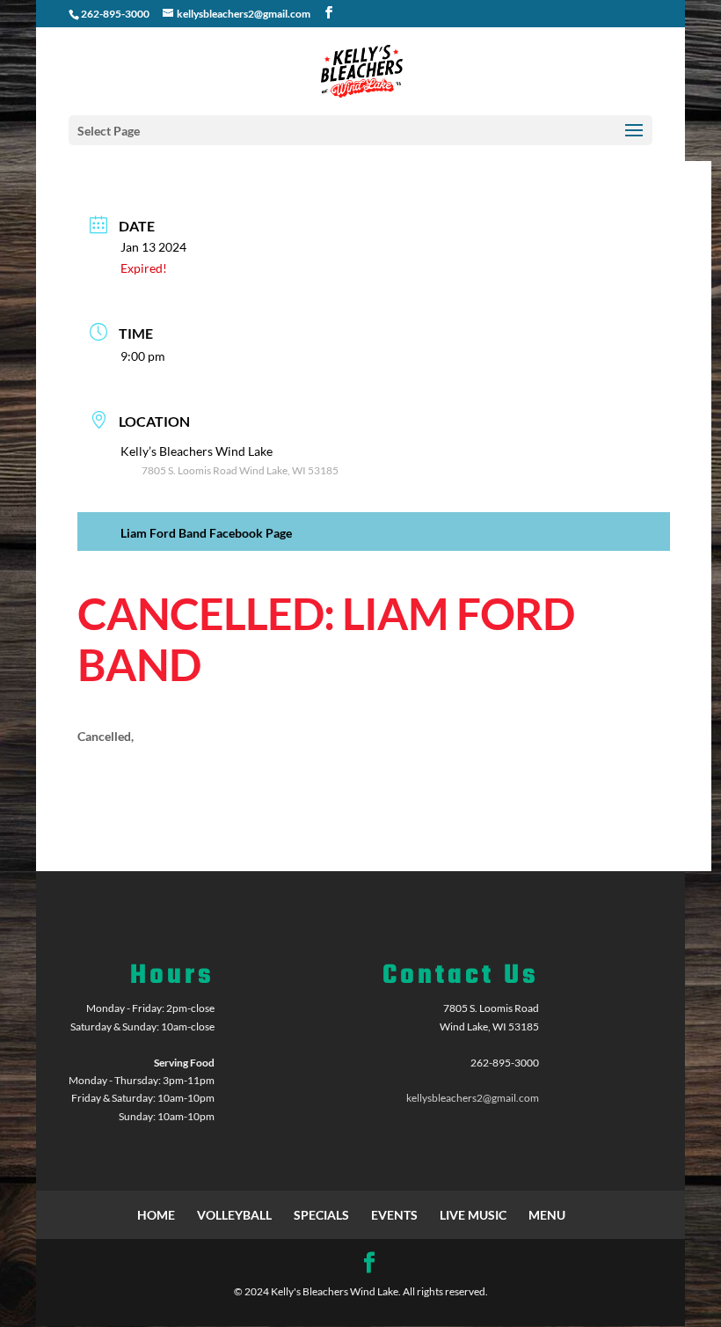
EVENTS (394, 1214)
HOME (156, 1214)
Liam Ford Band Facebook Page (206, 532)
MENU (546, 1214)
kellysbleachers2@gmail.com (472, 1097)
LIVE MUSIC (473, 1214)
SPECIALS (321, 1214)
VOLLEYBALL (234, 1214)
